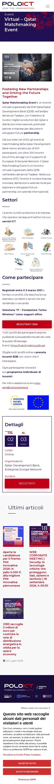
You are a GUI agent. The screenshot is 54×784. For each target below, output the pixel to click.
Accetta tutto (27, 763)
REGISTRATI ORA (27, 324)
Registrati (27, 483)
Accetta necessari (27, 771)
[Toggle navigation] (48, 6)
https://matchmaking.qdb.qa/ (27, 345)
